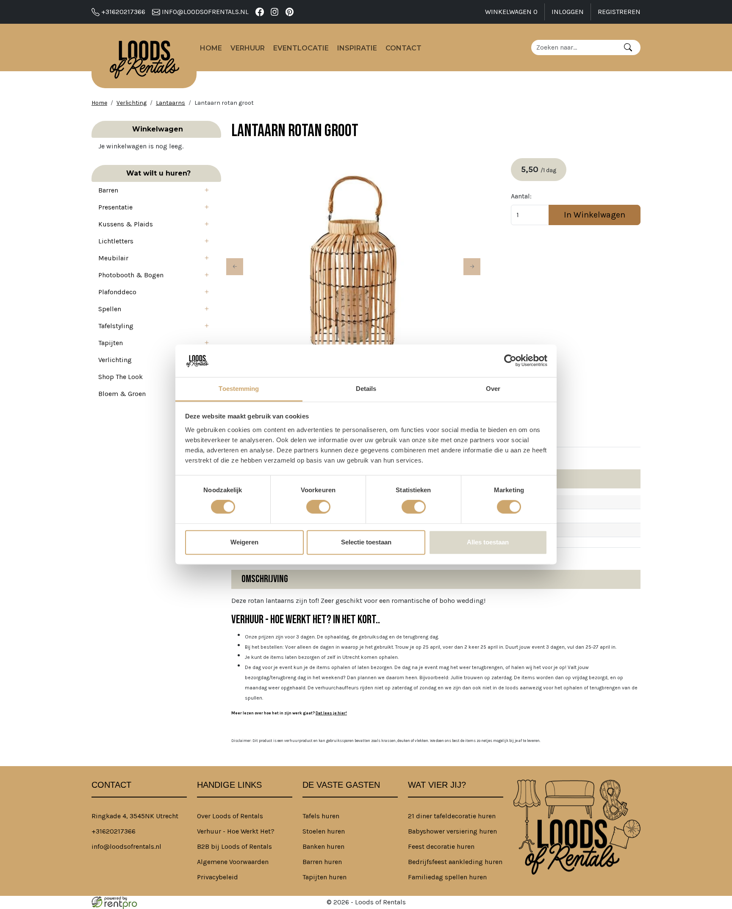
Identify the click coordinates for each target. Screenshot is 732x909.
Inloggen (568, 12)
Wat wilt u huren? (156, 173)
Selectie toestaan (366, 542)
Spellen (109, 309)
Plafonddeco (117, 292)
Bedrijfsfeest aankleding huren (455, 862)
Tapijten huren (324, 877)
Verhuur (247, 48)
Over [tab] (493, 388)
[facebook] (259, 12)
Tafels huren (320, 816)
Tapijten (110, 343)
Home (211, 48)
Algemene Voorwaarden (233, 862)
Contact (403, 48)
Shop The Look (120, 377)
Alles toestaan (488, 542)
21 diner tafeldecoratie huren (452, 816)
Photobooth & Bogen (131, 275)
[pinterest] (290, 12)
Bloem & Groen (122, 394)
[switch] (318, 507)
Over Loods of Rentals (230, 816)
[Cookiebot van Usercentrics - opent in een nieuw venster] (510, 360)
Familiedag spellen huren (447, 877)
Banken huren (323, 846)
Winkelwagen (511, 12)
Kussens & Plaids (125, 224)
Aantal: (521, 196)
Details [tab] (366, 388)
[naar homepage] (144, 57)
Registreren (619, 12)
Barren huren (322, 862)
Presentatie (115, 207)
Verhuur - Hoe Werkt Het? (235, 831)
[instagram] (275, 12)
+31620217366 (122, 12)
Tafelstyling (115, 326)
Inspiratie (357, 48)
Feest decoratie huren (441, 846)
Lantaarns (170, 102)
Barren (108, 190)
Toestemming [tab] (239, 388)
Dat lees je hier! (331, 713)
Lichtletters (115, 241)
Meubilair (113, 258)
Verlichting (131, 102)
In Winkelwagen (594, 215)
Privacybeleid (217, 877)
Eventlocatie (301, 48)
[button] (209, 190)
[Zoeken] (628, 47)
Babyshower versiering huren (452, 831)
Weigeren (244, 542)
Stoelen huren (323, 831)
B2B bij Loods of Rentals (234, 846)
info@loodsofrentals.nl (204, 12)
